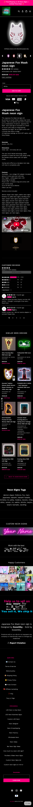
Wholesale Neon (13, 737)
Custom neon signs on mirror (13, 764)
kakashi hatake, (24, 497)
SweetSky (17, 71)
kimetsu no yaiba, (7, 500)
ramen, (8, 502)
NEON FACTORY (19, 801)
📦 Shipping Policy (11, 675)
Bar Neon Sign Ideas (13, 746)
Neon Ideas (13, 742)
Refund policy (10, 671)
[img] (11, 295)
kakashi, (14, 497)
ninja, (31, 500)
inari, (28, 495)
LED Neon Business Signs (13, 714)
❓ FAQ (10, 694)
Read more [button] (5, 303)
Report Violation (17, 643)
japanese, (6, 497)
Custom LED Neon (14, 719)
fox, (23, 495)
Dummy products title (14, 1)
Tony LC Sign (10, 698)
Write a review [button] (16, 272)
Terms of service (10, 666)
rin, (13, 502)
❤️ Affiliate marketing (10, 689)
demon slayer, (8, 495)
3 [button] (16, 318)
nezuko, (25, 500)
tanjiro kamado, (13, 505)
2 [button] (12, 318)
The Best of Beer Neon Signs (13, 755)
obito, (2, 502)
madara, (18, 500)
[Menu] (30, 11)
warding (23, 505)
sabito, (17, 502)
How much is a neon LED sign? (13, 751)
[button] (6, 69)
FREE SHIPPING (6, 77)
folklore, (18, 495)
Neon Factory (13, 733)
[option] (8, 55)
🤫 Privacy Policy (10, 680)
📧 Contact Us (10, 662)
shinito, (23, 502)
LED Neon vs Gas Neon (13, 710)
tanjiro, (30, 502)
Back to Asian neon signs (17, 476)
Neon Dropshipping (13, 728)
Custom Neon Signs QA (13, 760)
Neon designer (13, 723)
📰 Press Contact (10, 684)
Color (3, 83)
